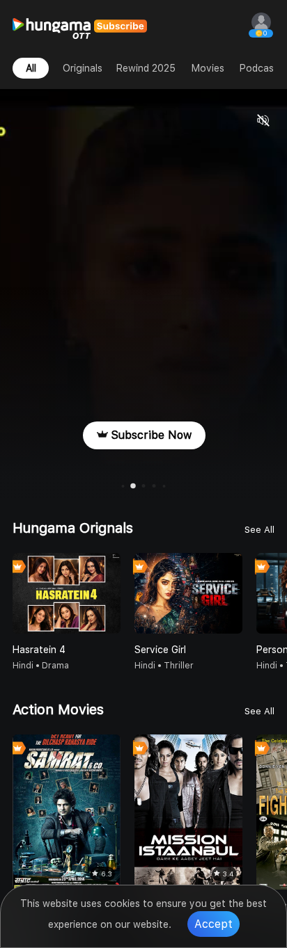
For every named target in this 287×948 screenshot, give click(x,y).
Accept (213, 924)
